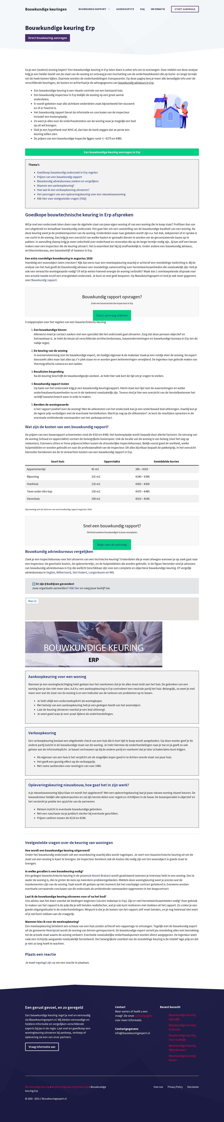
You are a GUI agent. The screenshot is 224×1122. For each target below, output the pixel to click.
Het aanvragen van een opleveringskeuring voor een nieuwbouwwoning (81, 194)
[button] (112, 152)
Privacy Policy (175, 1087)
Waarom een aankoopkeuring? (55, 185)
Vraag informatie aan (42, 1047)
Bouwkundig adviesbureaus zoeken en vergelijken (68, 181)
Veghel (50, 572)
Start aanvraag (185, 9)
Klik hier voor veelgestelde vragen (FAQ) (61, 198)
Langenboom (97, 572)
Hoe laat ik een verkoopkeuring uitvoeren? (63, 190)
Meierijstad (53, 930)
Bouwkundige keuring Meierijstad (70, 1087)
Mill (111, 572)
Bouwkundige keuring (37, 1087)
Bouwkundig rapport (92, 9)
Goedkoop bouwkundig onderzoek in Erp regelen (67, 172)
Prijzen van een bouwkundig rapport (59, 177)
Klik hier (74, 588)
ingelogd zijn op (45, 962)
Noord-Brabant (101, 875)
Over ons (158, 1087)
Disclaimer (193, 1087)
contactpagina (143, 1015)
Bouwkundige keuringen (46, 9)
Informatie (158, 9)
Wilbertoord (63, 572)
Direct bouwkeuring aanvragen (47, 38)
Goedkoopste (125, 9)
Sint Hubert (80, 572)
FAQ (142, 9)
